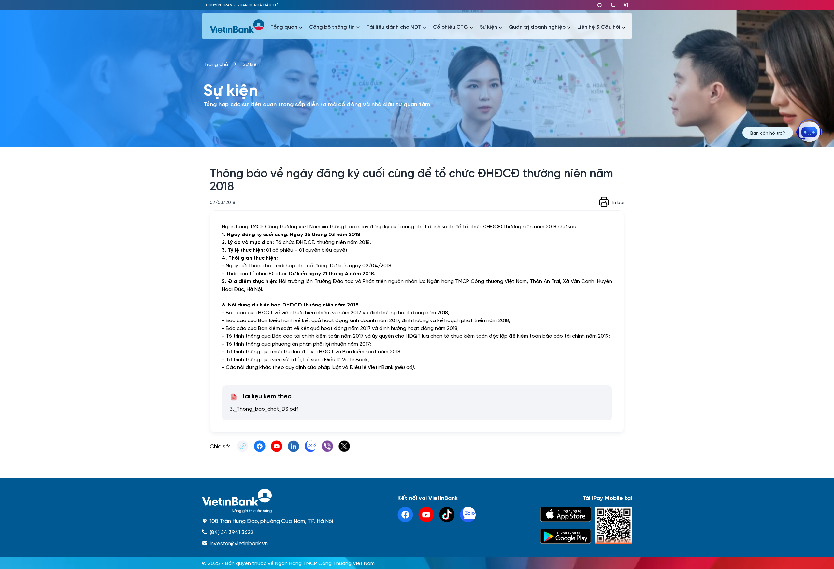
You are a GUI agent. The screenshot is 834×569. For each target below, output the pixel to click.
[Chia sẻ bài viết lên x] (344, 446)
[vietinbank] (237, 26)
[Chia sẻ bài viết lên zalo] (310, 446)
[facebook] (405, 514)
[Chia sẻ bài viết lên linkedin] (293, 446)
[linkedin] (468, 514)
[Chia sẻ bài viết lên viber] (327, 446)
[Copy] (243, 446)
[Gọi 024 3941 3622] (612, 5)
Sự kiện (251, 64)
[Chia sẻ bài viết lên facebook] (260, 446)
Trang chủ (216, 64)
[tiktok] (447, 514)
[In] (604, 202)
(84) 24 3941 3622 (231, 531)
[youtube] (426, 514)
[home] (267, 501)
